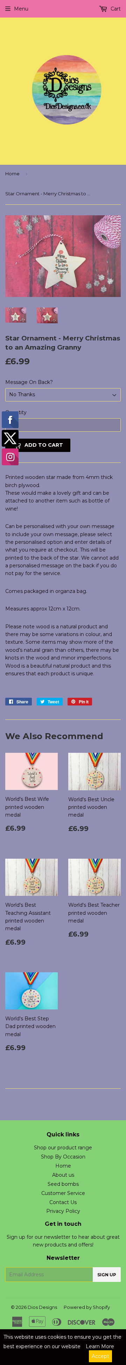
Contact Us (63, 1202)
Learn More (100, 1346)
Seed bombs (63, 1184)
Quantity (16, 412)
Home (12, 173)
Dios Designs (42, 1307)
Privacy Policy (63, 1211)
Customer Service (63, 1193)
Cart (115, 9)
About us (63, 1175)
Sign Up (106, 1274)
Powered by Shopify (87, 1307)
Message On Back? (29, 382)
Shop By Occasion (63, 1157)
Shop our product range (63, 1147)
